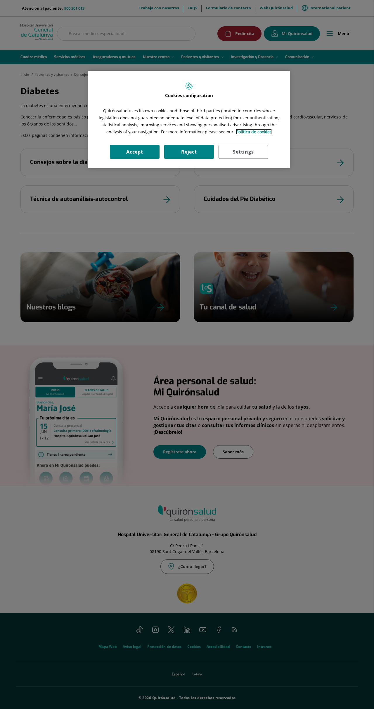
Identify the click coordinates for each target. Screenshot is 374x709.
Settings (243, 152)
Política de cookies (254, 132)
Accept (134, 152)
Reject (189, 152)
